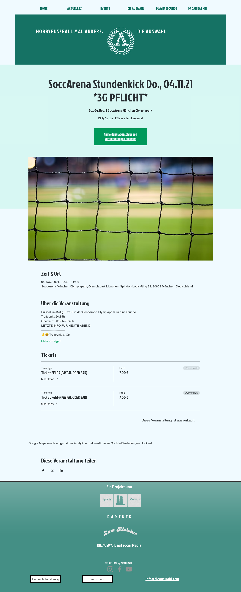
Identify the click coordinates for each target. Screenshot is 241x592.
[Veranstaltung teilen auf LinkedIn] (61, 470)
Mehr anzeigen (51, 341)
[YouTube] (129, 569)
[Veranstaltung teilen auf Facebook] (43, 470)
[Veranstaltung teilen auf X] (52, 470)
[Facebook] (120, 569)
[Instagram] (110, 569)
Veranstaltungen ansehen (120, 139)
